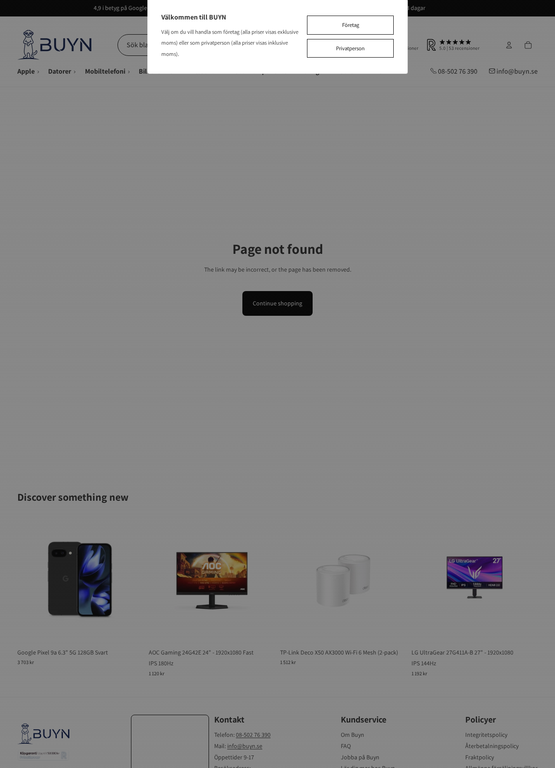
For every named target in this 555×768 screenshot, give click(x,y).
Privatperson (350, 48)
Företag (350, 25)
